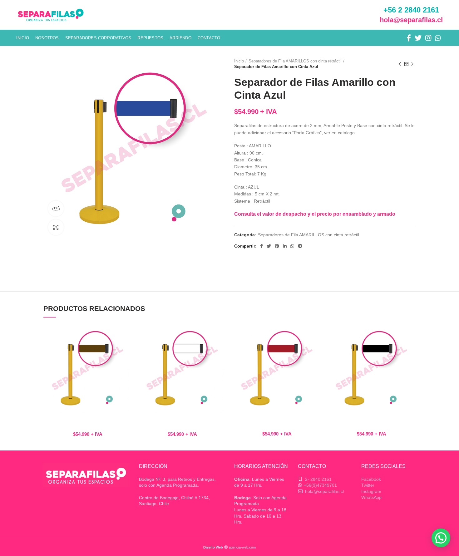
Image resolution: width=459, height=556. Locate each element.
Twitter (367, 485)
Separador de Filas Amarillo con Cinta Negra (371, 422)
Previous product (400, 64)
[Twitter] (418, 37)
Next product (412, 64)
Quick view (127, 334)
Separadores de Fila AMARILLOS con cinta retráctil (295, 61)
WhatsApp (371, 497)
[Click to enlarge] (56, 227)
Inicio (239, 61)
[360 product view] (56, 208)
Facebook (371, 479)
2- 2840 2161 (318, 479)
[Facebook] (409, 37)
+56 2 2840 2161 (411, 10)
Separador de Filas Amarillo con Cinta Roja (277, 422)
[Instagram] (428, 37)
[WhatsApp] (438, 37)
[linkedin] (285, 246)
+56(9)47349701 (320, 485)
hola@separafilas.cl (411, 20)
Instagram (371, 491)
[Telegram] (300, 246)
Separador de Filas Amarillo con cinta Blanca (182, 422)
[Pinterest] (277, 246)
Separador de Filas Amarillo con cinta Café (87, 422)
